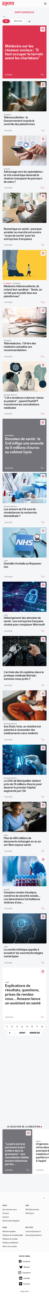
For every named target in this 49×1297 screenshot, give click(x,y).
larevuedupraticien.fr (34, 1235)
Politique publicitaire (10, 1242)
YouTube (26, 1284)
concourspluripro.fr (33, 1231)
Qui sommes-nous (10, 1209)
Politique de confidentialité (13, 1235)
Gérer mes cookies (10, 1246)
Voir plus (29, 21)
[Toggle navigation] (45, 3)
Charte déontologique (11, 1220)
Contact (6, 1213)
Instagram (26, 1272)
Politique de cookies (10, 1239)
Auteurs (6, 1217)
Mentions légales (9, 1231)
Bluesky (27, 1267)
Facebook (26, 1261)
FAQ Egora (30, 1213)
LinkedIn (26, 1278)
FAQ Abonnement (32, 1209)
